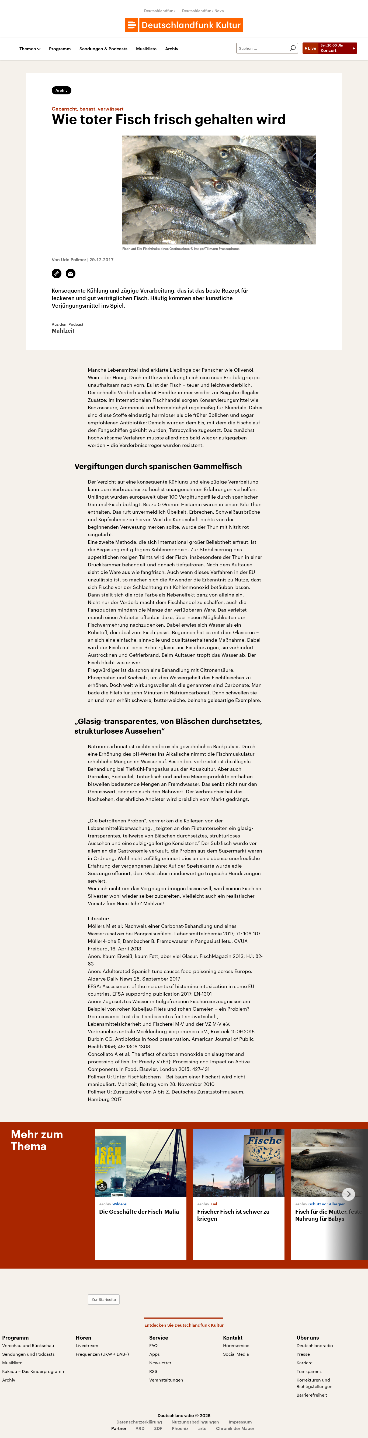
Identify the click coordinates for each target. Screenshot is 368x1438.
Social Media (236, 1354)
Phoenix (180, 1428)
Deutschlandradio (315, 1345)
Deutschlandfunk (160, 10)
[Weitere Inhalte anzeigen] (346, 1194)
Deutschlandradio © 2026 (184, 1415)
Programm (60, 49)
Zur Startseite (104, 1299)
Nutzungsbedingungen (195, 1421)
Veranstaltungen (166, 1379)
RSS (153, 1371)
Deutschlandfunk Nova (203, 10)
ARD (140, 1428)
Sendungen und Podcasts (28, 1354)
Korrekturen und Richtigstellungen (314, 1383)
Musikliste (146, 49)
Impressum (240, 1421)
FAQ (153, 1345)
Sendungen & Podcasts (103, 49)
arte (202, 1428)
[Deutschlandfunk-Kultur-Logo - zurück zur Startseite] (184, 25)
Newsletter (160, 1362)
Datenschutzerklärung (139, 1421)
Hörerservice (236, 1345)
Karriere (305, 1362)
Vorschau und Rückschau (28, 1345)
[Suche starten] (293, 48)
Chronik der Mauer (235, 1428)
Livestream (87, 1345)
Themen (27, 49)
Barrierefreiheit (312, 1394)
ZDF (158, 1428)
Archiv (171, 49)
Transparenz (309, 1371)
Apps (154, 1354)
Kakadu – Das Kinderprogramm (33, 1371)
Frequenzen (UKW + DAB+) (102, 1354)
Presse (303, 1354)
